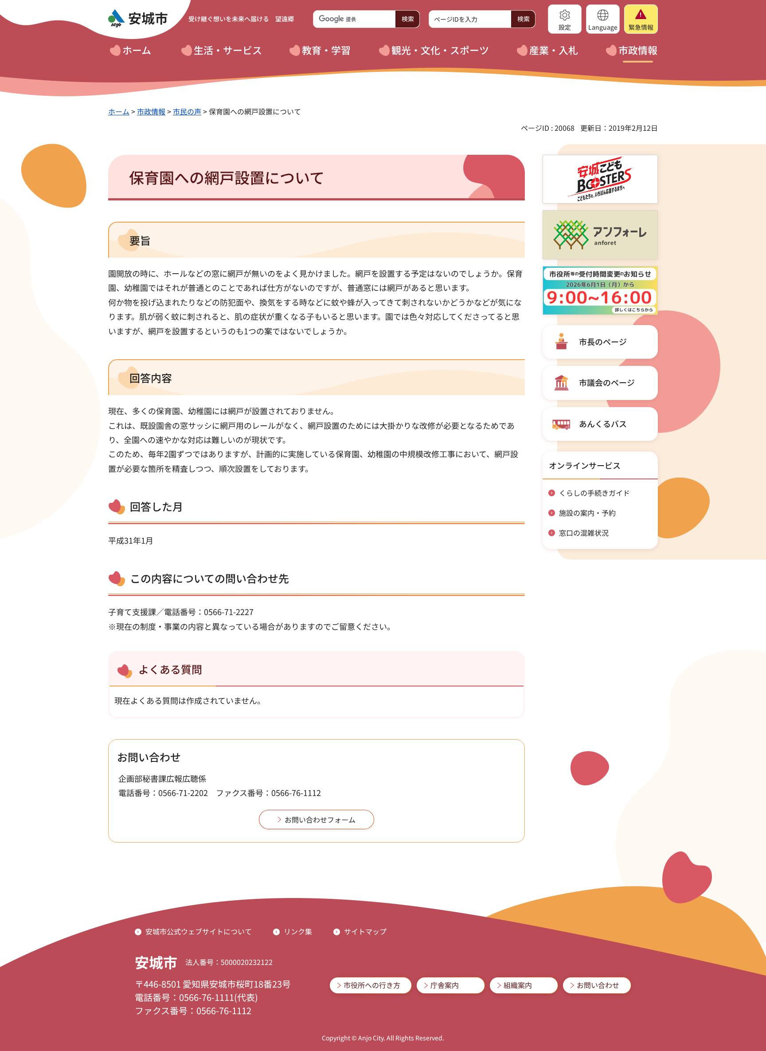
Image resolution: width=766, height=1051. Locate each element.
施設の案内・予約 (587, 512)
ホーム (118, 111)
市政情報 (151, 111)
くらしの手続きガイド (594, 492)
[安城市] (138, 18)
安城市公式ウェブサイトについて (198, 931)
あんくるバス (603, 423)
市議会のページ (607, 382)
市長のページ (603, 341)
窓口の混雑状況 (584, 532)
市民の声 (187, 111)
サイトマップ (365, 931)
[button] (565, 19)
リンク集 (298, 931)
